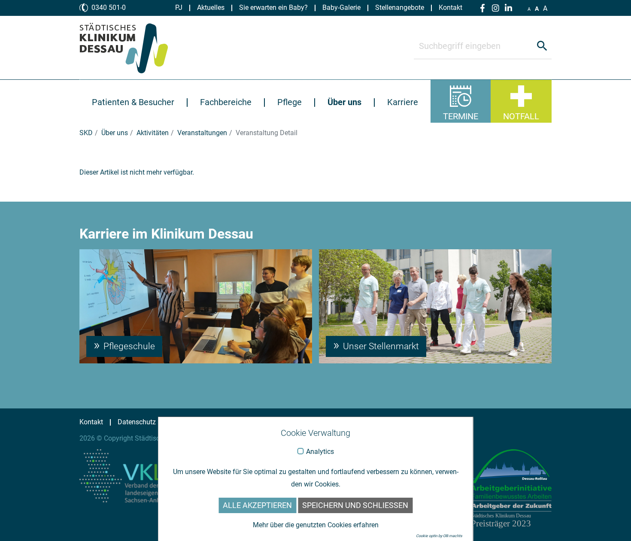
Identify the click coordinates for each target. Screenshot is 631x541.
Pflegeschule (128, 346)
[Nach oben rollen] (612, 522)
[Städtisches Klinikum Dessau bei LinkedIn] (508, 8)
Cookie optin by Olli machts (439, 536)
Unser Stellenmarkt (380, 346)
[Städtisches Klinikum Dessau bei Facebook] (482, 8)
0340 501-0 (108, 7)
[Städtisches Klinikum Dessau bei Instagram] (495, 8)
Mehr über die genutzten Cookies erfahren (316, 525)
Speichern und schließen (355, 505)
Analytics (320, 452)
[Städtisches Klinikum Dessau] (130, 47)
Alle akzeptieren (257, 505)
